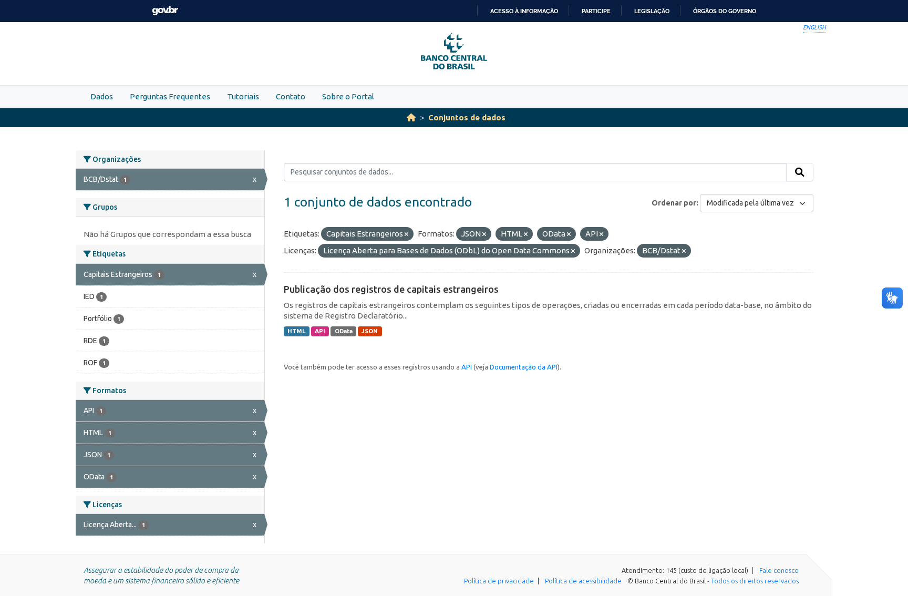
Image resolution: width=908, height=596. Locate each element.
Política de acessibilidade (583, 580)
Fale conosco (779, 570)
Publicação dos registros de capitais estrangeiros (391, 289)
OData (344, 331)
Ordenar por (674, 203)
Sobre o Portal (348, 96)
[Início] (411, 117)
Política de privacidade (499, 580)
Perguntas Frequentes (170, 96)
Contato (290, 96)
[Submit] (799, 172)
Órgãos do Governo (724, 11)
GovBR (165, 11)
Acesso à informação (524, 11)
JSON (370, 331)
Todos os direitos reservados (755, 580)
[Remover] (406, 234)
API (320, 331)
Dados (101, 96)
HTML (296, 331)
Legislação (651, 11)
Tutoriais (243, 96)
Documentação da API (524, 367)
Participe (596, 11)
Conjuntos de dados (466, 117)
